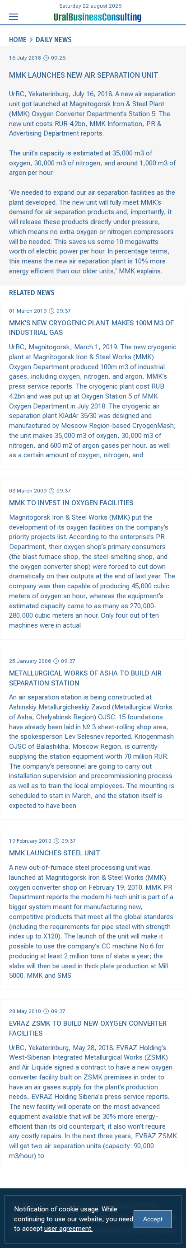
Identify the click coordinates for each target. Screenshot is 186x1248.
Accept (153, 1219)
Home (18, 39)
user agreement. (68, 1229)
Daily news (54, 39)
